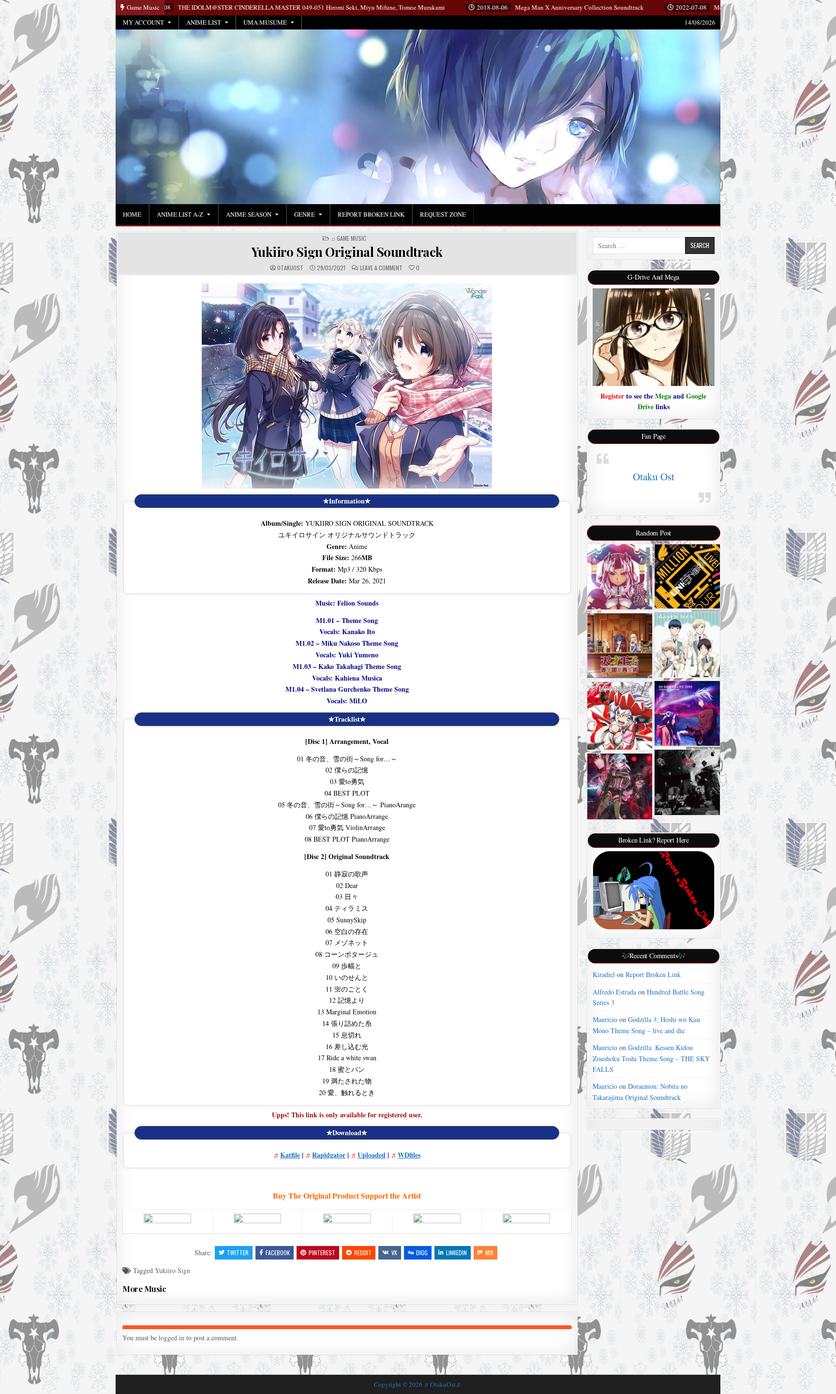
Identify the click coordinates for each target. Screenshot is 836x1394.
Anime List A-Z (180, 214)
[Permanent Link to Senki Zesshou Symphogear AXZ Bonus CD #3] (620, 716)
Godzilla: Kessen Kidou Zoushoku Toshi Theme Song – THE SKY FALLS (651, 1058)
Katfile (290, 1155)
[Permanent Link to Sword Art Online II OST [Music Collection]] (620, 786)
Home (132, 214)
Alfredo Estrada (614, 991)
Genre (304, 214)
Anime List (203, 22)
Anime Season (248, 214)
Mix (489, 1252)
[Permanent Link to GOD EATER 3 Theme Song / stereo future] (687, 782)
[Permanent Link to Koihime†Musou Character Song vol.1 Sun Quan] (620, 576)
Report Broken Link (371, 214)
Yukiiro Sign (172, 1270)
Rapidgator (328, 1155)
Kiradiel (604, 974)
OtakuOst (290, 268)
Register (612, 396)
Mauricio (605, 1019)
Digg (422, 1252)
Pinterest (322, 1252)
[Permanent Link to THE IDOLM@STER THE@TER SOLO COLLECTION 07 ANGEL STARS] (687, 576)
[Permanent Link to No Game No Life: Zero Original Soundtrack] (687, 713)
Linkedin (456, 1252)
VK (394, 1252)
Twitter (238, 1252)
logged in (171, 1337)
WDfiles (409, 1155)
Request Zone (443, 214)
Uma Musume (265, 22)
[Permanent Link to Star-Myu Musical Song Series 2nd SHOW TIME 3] (687, 644)
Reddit (363, 1252)
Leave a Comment (381, 268)
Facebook (278, 1252)
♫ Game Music (348, 238)
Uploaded (372, 1155)
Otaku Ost (653, 476)
